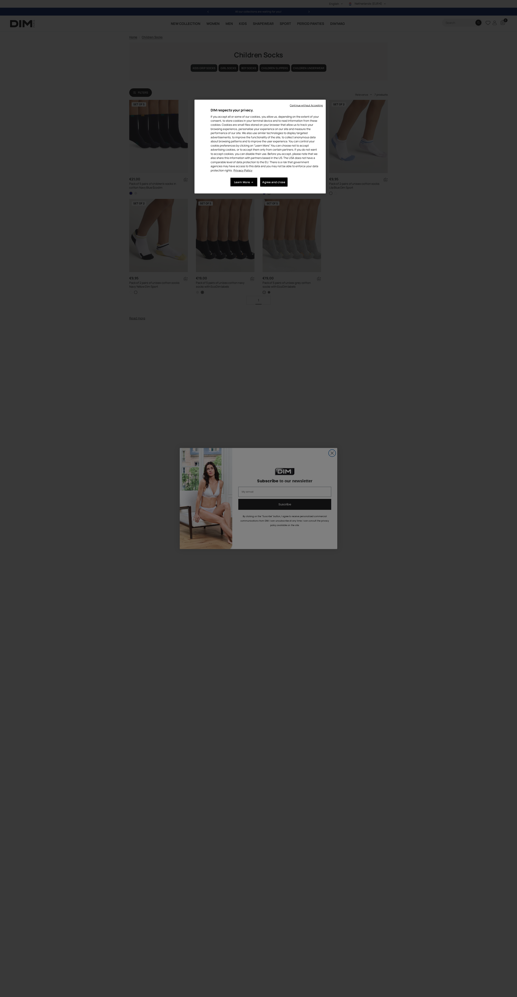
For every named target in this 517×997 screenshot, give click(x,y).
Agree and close (273, 182)
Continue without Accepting (306, 105)
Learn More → (244, 182)
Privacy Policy (242, 170)
